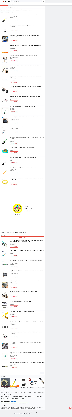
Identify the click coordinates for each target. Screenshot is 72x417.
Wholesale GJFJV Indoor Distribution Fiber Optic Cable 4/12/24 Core (13, 232)
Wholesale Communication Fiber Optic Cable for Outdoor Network (22, 106)
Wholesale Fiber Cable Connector (18, 396)
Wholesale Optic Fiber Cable (16, 10)
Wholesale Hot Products (23, 412)
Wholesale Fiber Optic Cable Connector (18, 398)
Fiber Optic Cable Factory (24, 403)
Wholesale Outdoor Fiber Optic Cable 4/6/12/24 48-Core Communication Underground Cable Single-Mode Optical (26, 261)
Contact (29, 413)
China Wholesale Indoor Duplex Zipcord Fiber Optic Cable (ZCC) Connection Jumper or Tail (27, 250)
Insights (36, 412)
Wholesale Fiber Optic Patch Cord (30, 396)
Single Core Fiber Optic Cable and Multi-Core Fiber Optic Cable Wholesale (23, 55)
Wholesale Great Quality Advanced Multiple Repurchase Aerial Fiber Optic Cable (25, 96)
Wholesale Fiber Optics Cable (27, 10)
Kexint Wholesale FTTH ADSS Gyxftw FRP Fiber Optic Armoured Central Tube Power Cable (27, 14)
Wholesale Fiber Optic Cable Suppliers (7, 12)
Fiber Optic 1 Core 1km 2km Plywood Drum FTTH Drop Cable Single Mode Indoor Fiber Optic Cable (27, 322)
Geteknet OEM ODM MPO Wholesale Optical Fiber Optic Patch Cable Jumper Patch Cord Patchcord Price (26, 178)
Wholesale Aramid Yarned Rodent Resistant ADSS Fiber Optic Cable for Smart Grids (25, 86)
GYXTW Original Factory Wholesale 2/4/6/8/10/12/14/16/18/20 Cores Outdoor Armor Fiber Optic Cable (27, 138)
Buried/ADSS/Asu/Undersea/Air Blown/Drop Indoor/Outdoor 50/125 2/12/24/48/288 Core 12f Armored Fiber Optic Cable (26, 271)
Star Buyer (29, 412)
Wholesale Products (9, 392)
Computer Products (18, 392)
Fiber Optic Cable (27, 392)
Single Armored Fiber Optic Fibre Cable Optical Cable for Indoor (22, 311)
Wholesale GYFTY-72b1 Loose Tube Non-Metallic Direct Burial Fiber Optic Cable (25, 65)
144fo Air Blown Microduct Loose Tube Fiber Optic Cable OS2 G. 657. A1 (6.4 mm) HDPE (26, 332)
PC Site (33, 412)
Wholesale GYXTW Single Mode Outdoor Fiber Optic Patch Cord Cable (23, 157)
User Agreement (19, 413)
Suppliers (12, 4)
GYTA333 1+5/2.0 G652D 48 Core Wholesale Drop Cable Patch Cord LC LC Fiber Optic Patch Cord (27, 353)
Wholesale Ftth (39, 396)
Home (2, 392)
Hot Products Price (15, 412)
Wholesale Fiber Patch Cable (5, 398)
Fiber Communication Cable (5, 403)
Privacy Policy (25, 413)
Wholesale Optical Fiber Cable (5, 10)
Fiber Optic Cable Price (15, 403)
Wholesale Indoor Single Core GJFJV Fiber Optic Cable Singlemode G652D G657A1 (25, 45)
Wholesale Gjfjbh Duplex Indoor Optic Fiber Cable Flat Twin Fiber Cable (23, 167)
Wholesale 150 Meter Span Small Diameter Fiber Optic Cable (21, 127)
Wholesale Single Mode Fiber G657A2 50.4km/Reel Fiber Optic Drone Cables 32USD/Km (26, 342)
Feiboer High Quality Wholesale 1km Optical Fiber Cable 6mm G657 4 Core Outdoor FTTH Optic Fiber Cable (26, 117)
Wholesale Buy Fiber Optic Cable (6, 396)
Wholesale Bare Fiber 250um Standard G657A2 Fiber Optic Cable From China (24, 35)
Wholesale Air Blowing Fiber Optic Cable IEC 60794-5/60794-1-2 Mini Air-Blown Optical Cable (26, 76)
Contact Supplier (14, 19)
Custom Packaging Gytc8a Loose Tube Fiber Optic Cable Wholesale (22, 25)
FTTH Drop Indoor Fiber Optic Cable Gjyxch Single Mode (20, 301)
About (15, 413)
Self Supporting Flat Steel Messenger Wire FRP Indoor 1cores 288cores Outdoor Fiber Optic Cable (27, 281)
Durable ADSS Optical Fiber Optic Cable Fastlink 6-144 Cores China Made (23, 291)
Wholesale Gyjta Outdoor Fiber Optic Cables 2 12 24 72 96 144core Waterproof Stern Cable (27, 362)
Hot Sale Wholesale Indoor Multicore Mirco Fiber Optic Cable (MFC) (22, 147)
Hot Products (9, 412)
